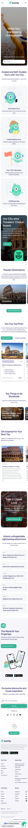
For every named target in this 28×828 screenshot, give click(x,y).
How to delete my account (21, 782)
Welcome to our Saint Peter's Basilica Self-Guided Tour (19, 765)
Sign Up (14, 706)
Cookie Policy (18, 774)
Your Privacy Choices (12, 823)
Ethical (16, 776)
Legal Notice (18, 769)
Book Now (7, 244)
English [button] (3, 808)
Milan (2, 800)
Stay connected (14, 733)
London (2, 794)
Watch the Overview (13, 519)
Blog (2, 770)
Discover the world (8, 646)
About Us (3, 766)
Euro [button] (9, 808)
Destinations (4, 768)
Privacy (16, 771)
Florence (3, 798)
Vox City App (4, 775)
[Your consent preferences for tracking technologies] (25, 825)
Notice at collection (8, 826)
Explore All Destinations (14, 310)
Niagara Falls (4, 803)
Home (2, 763)
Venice (2, 796)
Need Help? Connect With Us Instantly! (21, 779)
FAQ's (2, 773)
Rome (2, 791)
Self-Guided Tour (6, 338)
